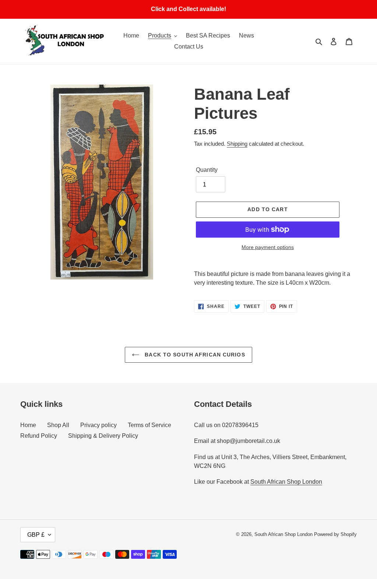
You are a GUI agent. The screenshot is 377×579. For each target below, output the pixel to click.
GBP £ (36, 535)
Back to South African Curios (194, 355)
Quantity (207, 170)
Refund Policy (38, 436)
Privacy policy (98, 425)
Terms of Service (149, 425)
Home (28, 425)
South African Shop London (286, 482)
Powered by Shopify (335, 534)
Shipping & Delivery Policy (103, 436)
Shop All (58, 425)
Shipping (237, 144)
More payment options (268, 247)
